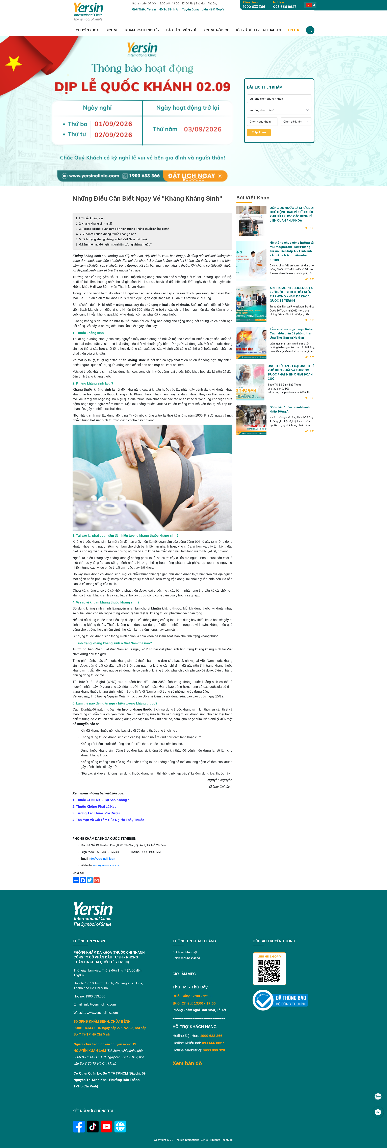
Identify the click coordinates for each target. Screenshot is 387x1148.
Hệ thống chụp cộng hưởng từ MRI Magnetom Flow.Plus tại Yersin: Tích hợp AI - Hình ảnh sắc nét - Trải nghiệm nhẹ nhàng (292, 251)
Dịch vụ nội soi (215, 30)
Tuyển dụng (190, 9)
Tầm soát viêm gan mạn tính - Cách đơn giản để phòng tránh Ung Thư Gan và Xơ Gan (292, 333)
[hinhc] (184, 179)
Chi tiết (309, 228)
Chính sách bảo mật (185, 952)
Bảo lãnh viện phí (181, 30)
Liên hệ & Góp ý (213, 9)
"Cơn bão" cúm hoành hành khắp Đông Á (290, 409)
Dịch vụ (112, 30)
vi (313, 5)
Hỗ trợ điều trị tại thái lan (258, 30)
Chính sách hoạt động (186, 957)
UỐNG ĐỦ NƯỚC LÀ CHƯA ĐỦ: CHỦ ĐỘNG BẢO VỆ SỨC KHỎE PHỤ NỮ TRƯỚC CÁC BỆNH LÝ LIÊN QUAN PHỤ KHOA (292, 214)
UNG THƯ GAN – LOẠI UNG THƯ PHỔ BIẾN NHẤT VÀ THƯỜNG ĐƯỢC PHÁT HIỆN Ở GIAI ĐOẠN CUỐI (291, 372)
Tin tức (294, 30)
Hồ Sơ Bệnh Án (169, 9)
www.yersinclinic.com (107, 865)
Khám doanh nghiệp (142, 30)
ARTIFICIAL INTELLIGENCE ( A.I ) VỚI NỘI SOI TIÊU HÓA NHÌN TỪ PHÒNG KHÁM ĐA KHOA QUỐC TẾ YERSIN (292, 294)
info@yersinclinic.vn (102, 858)
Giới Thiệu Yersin (144, 9)
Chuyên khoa (87, 30)
